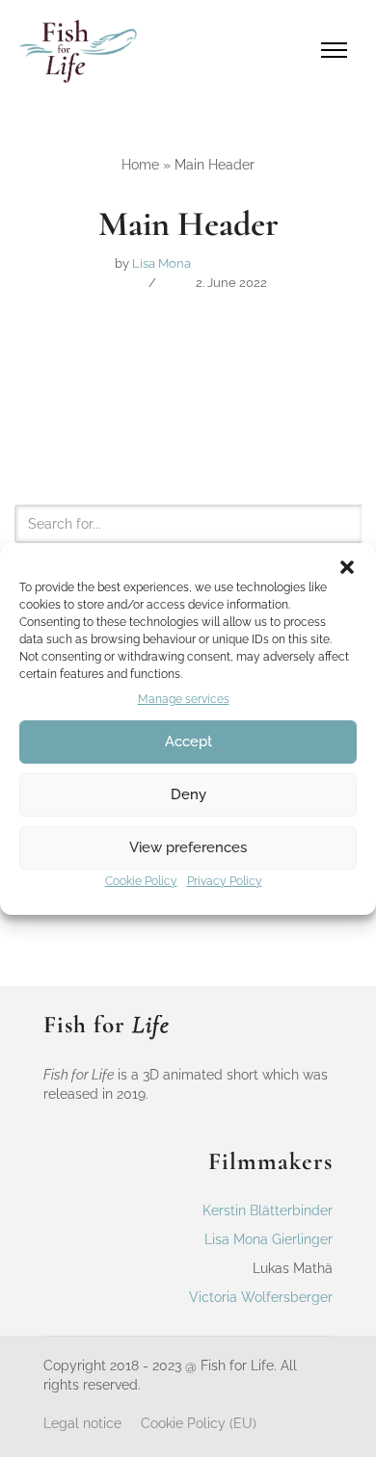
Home (140, 164)
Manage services (183, 699)
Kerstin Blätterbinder (267, 1210)
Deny (188, 794)
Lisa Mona (161, 263)
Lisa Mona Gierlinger (268, 1239)
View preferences (188, 847)
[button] (347, 567)
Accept (188, 741)
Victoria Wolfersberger (261, 1297)
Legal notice (82, 1423)
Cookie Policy (141, 881)
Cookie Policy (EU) (198, 1423)
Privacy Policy (224, 881)
